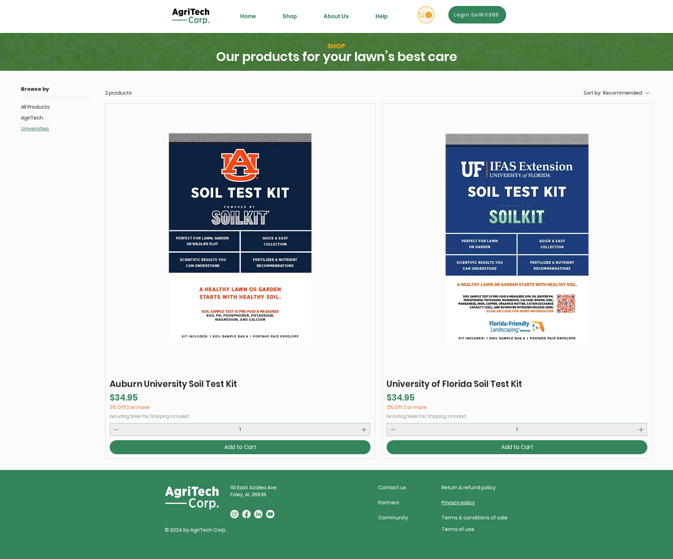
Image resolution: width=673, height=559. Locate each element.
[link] (425, 15)
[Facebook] (246, 514)
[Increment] (364, 429)
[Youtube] (270, 514)
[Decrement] (115, 429)
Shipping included (170, 416)
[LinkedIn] (258, 514)
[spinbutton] (240, 429)
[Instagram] (234, 514)
